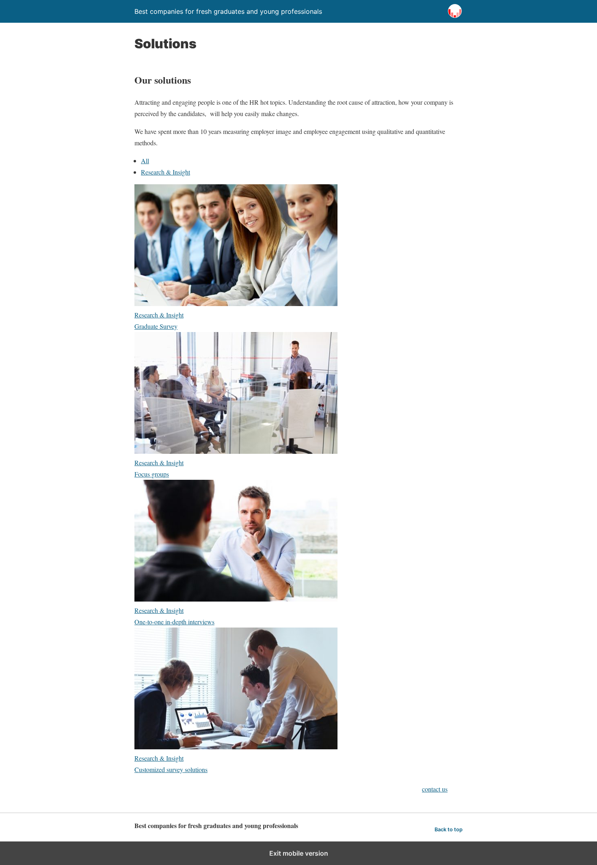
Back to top (449, 829)
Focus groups (151, 474)
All (145, 160)
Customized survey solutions (171, 769)
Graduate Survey (155, 326)
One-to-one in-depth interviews (174, 621)
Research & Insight (165, 172)
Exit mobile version (298, 853)
